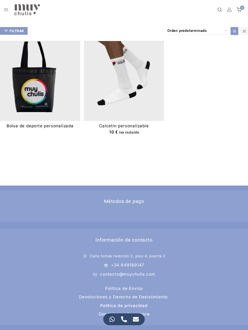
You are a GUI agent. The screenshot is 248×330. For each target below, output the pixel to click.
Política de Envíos (124, 288)
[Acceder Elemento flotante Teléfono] (124, 319)
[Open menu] (6, 9)
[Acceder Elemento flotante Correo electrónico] (136, 319)
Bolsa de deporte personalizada (40, 125)
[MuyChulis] (27, 9)
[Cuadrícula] (234, 31)
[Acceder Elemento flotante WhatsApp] (112, 319)
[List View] (244, 31)
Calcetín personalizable (124, 125)
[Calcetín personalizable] (124, 81)
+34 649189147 (127, 265)
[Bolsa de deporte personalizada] (40, 81)
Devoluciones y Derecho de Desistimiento (123, 296)
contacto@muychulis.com (127, 274)
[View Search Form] (219, 9)
